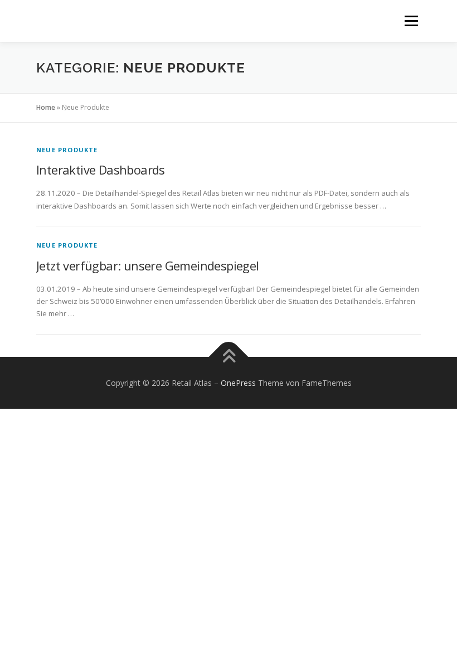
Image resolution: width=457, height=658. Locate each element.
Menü (411, 21)
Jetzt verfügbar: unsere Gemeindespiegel (147, 265)
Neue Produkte (67, 150)
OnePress (238, 383)
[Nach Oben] (229, 356)
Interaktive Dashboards (100, 169)
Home (45, 107)
